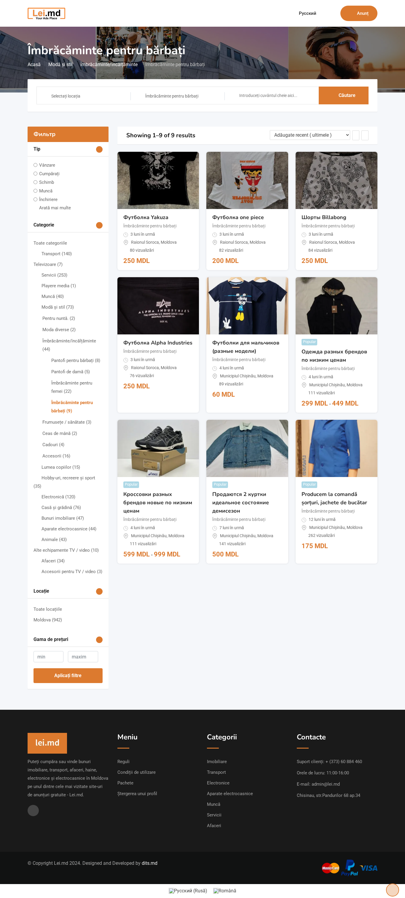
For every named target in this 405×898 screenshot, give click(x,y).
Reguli (123, 761)
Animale (54, 539)
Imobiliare (217, 761)
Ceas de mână (59, 433)
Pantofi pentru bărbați (75, 360)
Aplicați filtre (68, 675)
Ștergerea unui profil (137, 793)
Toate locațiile (48, 609)
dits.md (149, 863)
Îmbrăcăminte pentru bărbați (149, 226)
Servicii (54, 275)
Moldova (48, 620)
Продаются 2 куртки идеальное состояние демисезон (240, 502)
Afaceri (53, 561)
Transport (57, 253)
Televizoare (48, 264)
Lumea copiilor (61, 467)
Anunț (363, 13)
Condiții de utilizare (136, 772)
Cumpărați (49, 173)
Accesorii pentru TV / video (72, 571)
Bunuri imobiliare (63, 518)
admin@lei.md (326, 784)
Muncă (45, 191)
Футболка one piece (238, 217)
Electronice (218, 783)
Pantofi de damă (70, 371)
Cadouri (53, 444)
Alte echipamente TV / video (66, 550)
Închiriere (48, 199)
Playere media (59, 285)
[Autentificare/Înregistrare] (333, 13)
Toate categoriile (50, 243)
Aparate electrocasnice (69, 529)
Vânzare (47, 165)
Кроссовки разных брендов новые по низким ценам (157, 502)
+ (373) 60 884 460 (344, 761)
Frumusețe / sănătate (66, 422)
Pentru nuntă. (58, 318)
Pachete (125, 783)
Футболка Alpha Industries (157, 342)
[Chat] (323, 13)
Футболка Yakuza (145, 217)
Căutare (347, 95)
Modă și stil (58, 307)
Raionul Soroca (145, 242)
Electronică (58, 497)
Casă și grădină (61, 507)
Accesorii (56, 456)
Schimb (46, 182)
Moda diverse (59, 329)
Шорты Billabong (324, 217)
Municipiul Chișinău (238, 376)
